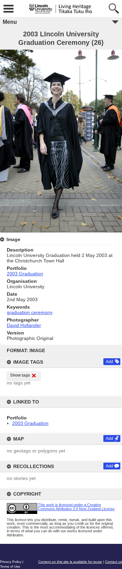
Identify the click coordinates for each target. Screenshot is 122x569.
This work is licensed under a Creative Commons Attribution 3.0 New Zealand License (76, 507)
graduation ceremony (30, 312)
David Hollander (24, 325)
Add (109, 361)
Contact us (113, 562)
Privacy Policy (10, 562)
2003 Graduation (30, 423)
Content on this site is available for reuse (70, 562)
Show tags (20, 375)
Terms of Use (10, 566)
